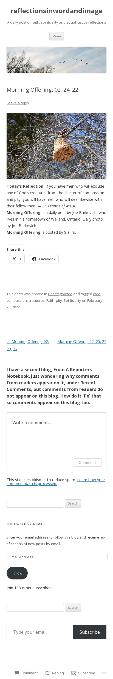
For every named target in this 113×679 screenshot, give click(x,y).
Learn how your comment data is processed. (56, 481)
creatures (37, 300)
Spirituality (72, 300)
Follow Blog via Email (26, 524)
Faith (50, 300)
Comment (87, 462)
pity (59, 300)
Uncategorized (60, 293)
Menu (56, 36)
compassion (17, 300)
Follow (17, 573)
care (96, 293)
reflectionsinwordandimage (57, 11)
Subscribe (90, 632)
